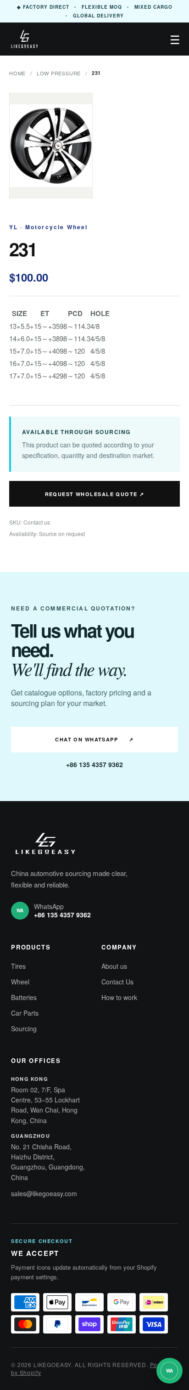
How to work (119, 997)
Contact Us (117, 981)
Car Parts (25, 1012)
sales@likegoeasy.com (44, 1193)
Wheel (20, 981)
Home (17, 73)
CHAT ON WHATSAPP (94, 739)
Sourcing (24, 1028)
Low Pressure (59, 73)
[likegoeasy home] (24, 39)
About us (114, 966)
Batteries (24, 997)
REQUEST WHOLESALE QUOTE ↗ (95, 494)
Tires (18, 966)
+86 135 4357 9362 (94, 764)
